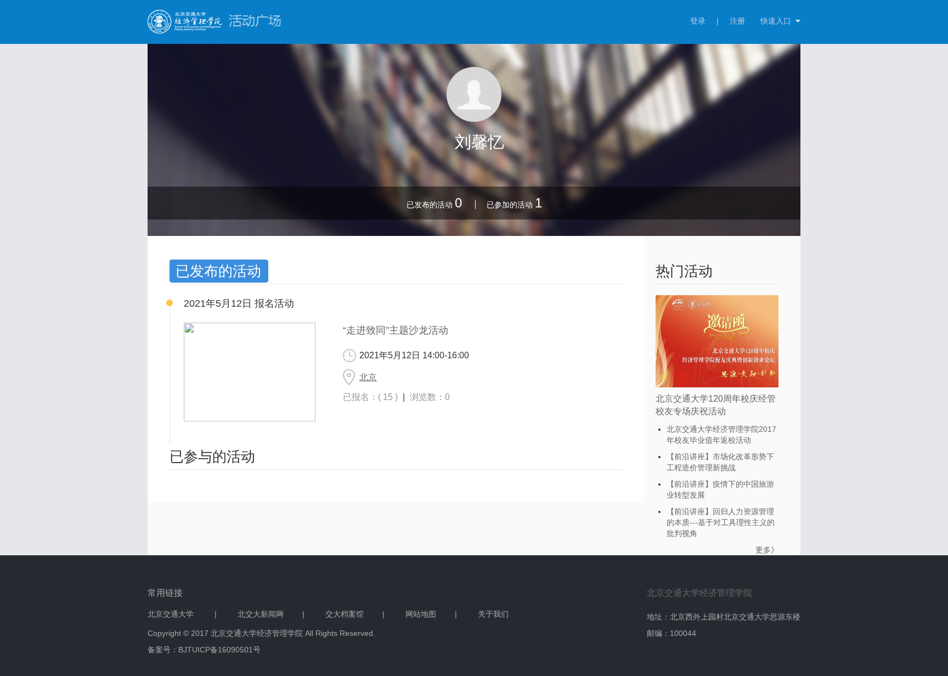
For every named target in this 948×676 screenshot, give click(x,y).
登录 (698, 20)
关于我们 (493, 614)
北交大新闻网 (261, 614)
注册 (737, 20)
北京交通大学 (172, 614)
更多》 (766, 549)
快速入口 (775, 20)
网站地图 (420, 614)
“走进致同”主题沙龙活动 (395, 330)
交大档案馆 (344, 614)
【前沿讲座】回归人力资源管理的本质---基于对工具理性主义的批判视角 (721, 522)
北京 (368, 377)
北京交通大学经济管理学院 (699, 593)
